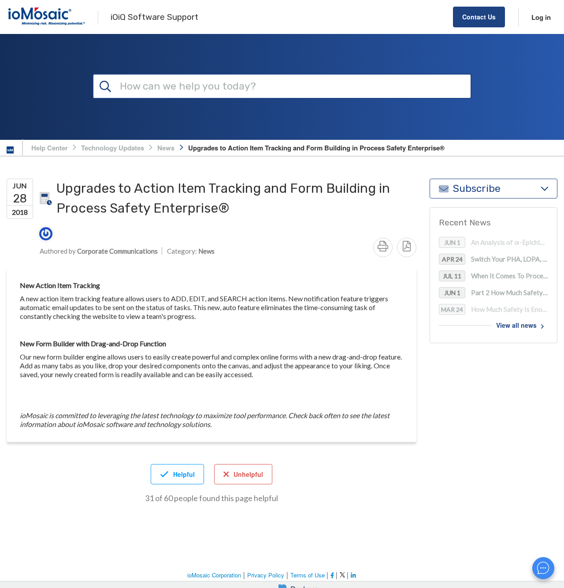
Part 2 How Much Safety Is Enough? (500, 293)
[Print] (383, 247)
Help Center (49, 148)
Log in (541, 17)
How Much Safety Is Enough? (499, 310)
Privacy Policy (265, 575)
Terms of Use (308, 575)
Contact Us (479, 16)
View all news (516, 325)
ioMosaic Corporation (214, 575)
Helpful (184, 474)
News (165, 148)
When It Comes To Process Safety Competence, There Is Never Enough (500, 276)
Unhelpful (248, 474)
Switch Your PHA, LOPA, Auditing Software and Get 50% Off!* (499, 259)
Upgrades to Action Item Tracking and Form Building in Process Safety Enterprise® (316, 148)
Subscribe (477, 189)
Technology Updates (112, 148)
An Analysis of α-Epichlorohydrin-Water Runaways (500, 243)
